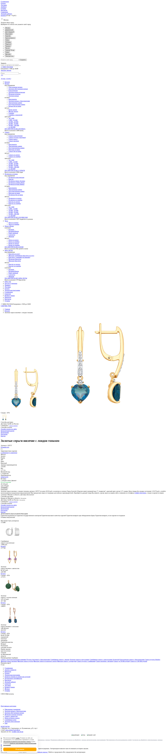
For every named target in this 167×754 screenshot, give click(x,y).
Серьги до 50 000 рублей (121, 661)
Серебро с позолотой (15, 115)
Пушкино (8, 46)
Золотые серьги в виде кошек (79, 659)
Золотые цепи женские (12, 721)
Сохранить (23, 60)
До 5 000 (11, 118)
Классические (13, 90)
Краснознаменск (10, 38)
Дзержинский (9, 30)
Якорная (11, 236)
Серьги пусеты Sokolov (152, 659)
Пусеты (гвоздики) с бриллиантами (38, 659)
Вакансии (8, 297)
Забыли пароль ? (42, 752)
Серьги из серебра (14, 156)
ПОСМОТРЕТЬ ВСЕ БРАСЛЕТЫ (16, 278)
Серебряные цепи (10, 720)
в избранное (5, 453)
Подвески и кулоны (11, 174)
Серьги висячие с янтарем (104, 661)
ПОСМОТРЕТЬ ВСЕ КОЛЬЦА (15, 129)
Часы (6, 221)
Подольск (8, 44)
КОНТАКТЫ (5, 726)
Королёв (7, 36)
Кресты (11, 179)
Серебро (11, 113)
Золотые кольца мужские (17, 92)
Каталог (7, 82)
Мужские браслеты (15, 259)
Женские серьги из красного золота (45, 661)
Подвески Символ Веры (17, 182)
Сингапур (12, 235)
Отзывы (3, 8)
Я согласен (20, 749)
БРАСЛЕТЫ (9, 250)
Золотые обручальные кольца (18, 89)
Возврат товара (10, 295)
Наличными (5, 432)
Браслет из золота (14, 264)
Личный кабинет (6, 14)
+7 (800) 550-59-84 (7, 67)
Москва (7, 28)
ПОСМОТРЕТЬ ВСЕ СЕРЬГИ (15, 170)
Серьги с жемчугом (11, 716)
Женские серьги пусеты (25, 661)
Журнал (7, 689)
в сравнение (13, 453)
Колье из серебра (14, 245)
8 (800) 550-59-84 (140, 493)
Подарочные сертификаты (13, 678)
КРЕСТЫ (8, 282)
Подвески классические (16, 177)
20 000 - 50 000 (13, 123)
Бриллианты (13, 99)
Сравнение (4, 12)
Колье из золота (14, 243)
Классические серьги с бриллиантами (132, 659)
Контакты (4, 10)
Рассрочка (4, 434)
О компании (5, 1)
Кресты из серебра (15, 203)
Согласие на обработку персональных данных (147, 740)
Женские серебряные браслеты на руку (21, 255)
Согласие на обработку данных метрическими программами (86, 740)
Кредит (3, 436)
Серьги (7, 132)
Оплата (3, 3)
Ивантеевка (8, 34)
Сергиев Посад (9, 50)
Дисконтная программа (12, 290)
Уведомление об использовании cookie (119, 740)
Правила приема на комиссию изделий (17, 677)
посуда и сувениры (11, 283)
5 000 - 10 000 (13, 120)
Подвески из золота (15, 198)
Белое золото (13, 110)
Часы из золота (13, 222)
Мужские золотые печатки (13, 714)
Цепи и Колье (9, 226)
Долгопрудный (9, 32)
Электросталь (9, 56)
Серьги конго (13, 139)
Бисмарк (11, 229)
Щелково (8, 54)
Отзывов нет (5, 447)
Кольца (7, 83)
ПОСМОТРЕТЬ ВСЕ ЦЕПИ (14, 247)
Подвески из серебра (15, 200)
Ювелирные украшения (12, 709)
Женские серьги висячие (9, 661)
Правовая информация (58, 740)
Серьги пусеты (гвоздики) (17, 137)
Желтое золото (13, 111)
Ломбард (4, 7)
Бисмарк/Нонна (14, 231)
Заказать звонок (6, 70)
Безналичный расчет (7, 431)
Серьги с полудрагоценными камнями (13, 659)
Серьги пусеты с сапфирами (86, 661)
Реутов (7, 48)
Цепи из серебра (14, 242)
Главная (7, 309)
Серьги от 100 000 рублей (138, 661)
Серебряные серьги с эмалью (59, 659)
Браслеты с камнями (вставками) (19, 257)
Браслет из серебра (15, 266)
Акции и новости (10, 670)
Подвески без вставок (16, 195)
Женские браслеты (15, 261)
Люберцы (8, 42)
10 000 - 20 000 (13, 122)
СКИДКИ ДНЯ (6, 306)
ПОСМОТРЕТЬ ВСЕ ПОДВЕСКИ (16, 217)
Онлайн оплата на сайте (9, 429)
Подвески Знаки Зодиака (17, 181)
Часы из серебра (14, 224)
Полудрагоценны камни (16, 148)
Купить (3, 546)
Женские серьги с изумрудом (66, 661)
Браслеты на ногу (14, 254)
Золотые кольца (14, 96)
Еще (6, 723)
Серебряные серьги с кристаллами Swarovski (104, 659)
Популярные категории (8, 706)
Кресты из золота (14, 202)
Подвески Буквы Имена (16, 184)
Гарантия (8, 294)
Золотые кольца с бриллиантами (19, 101)
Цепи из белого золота (12, 718)
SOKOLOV (4, 477)
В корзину (4, 487)
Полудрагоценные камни (17, 104)
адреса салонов (13, 425)
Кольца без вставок (15, 106)
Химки (7, 52)
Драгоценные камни (15, 103)
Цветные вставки (14, 149)
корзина (3, 15)
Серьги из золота (14, 155)
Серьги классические (16, 136)
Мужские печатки (14, 94)
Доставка (4, 5)
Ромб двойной (13, 233)
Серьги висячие (14, 141)
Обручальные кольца (15, 87)
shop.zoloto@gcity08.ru (12, 730)
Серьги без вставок (15, 151)
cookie (18, 738)
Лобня (7, 40)
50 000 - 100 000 (14, 125)
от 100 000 (12, 127)
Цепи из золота (14, 240)
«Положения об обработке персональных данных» (17, 741)
